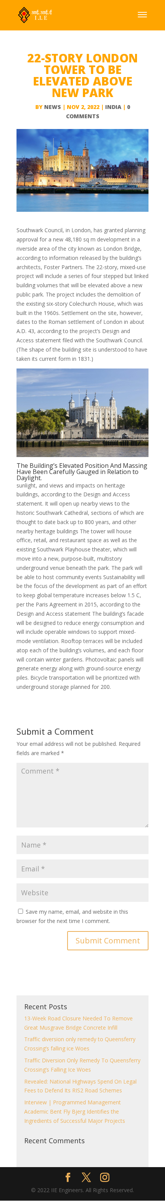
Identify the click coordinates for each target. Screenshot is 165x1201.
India (113, 107)
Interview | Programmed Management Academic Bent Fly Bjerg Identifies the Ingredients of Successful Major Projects (74, 1111)
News (52, 107)
